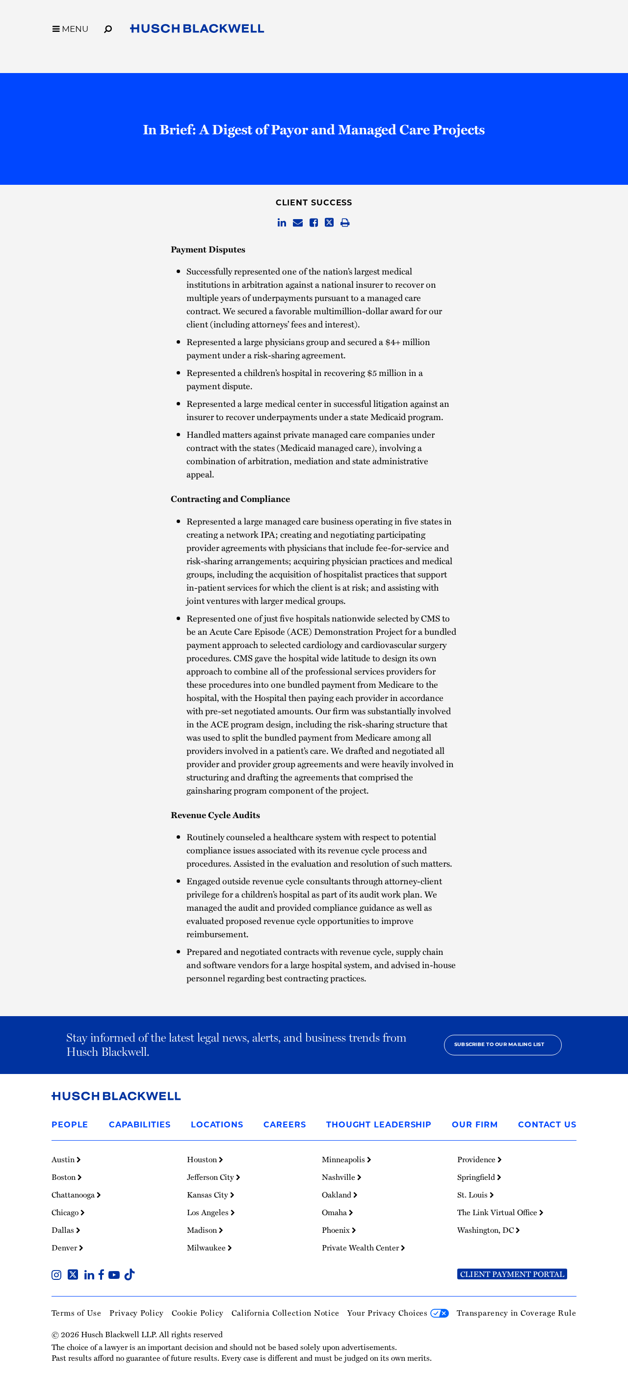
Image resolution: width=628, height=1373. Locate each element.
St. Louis (473, 1194)
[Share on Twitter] (329, 222)
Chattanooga (74, 1194)
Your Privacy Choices (388, 1312)
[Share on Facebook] (313, 222)
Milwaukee (207, 1247)
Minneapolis (344, 1159)
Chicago (66, 1212)
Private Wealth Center (361, 1247)
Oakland (337, 1194)
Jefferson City (211, 1177)
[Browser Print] (345, 222)
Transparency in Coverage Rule (516, 1312)
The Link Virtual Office (498, 1212)
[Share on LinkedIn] (281, 222)
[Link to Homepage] (197, 30)
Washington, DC (486, 1229)
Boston (65, 1177)
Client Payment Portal (512, 1274)
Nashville (339, 1177)
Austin (64, 1159)
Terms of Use (77, 1312)
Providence (477, 1159)
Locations (217, 1125)
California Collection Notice (286, 1312)
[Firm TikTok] (129, 1275)
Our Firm (474, 1125)
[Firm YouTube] (116, 1275)
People (70, 1125)
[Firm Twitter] (74, 1275)
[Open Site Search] (108, 27)
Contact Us (547, 1125)
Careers (284, 1125)
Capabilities (140, 1125)
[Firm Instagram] (58, 1275)
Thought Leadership (379, 1125)
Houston (203, 1159)
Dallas (64, 1229)
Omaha (335, 1212)
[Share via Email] (297, 222)
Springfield (477, 1177)
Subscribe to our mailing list (499, 1045)
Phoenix (337, 1229)
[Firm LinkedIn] (91, 1275)
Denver (65, 1247)
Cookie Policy (198, 1312)
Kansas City (208, 1194)
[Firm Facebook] (103, 1275)
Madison (203, 1229)
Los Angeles (209, 1212)
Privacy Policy (136, 1312)
